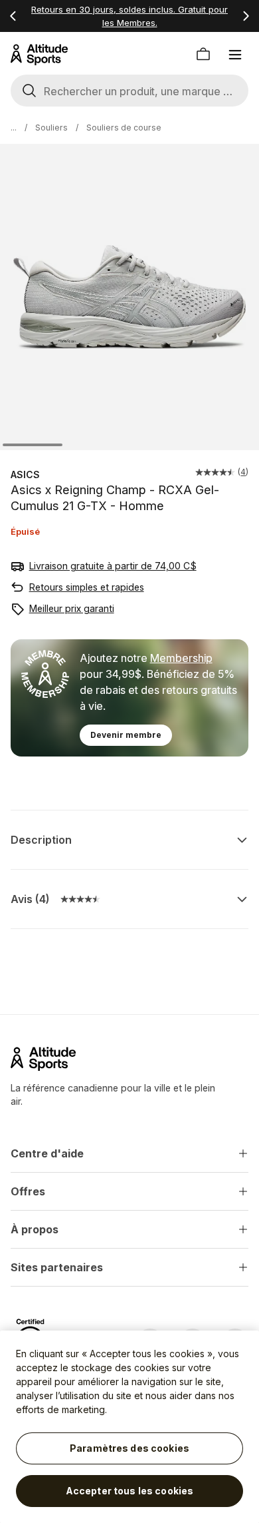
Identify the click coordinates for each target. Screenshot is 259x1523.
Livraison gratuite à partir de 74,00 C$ (113, 565)
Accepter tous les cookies (130, 1490)
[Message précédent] (13, 16)
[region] (129, 1427)
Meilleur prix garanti (71, 608)
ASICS (25, 474)
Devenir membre (125, 735)
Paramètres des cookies (129, 1448)
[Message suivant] (245, 16)
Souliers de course (123, 128)
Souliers (51, 128)
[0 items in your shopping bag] (203, 54)
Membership (181, 658)
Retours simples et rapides (86, 587)
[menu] (235, 54)
